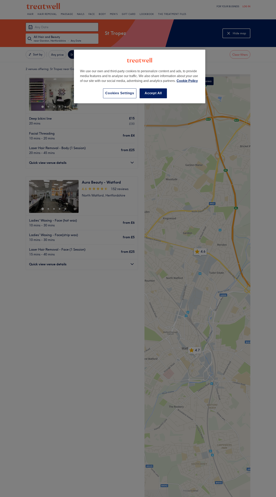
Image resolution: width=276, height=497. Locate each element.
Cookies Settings (119, 93)
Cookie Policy (187, 81)
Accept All (153, 93)
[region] (139, 76)
